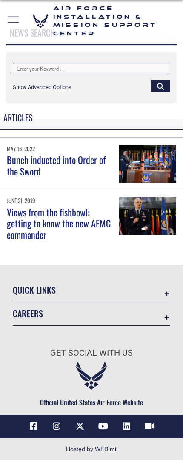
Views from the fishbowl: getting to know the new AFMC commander (59, 223)
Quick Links (34, 290)
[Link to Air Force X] (80, 426)
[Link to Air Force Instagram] (56, 426)
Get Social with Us (91, 353)
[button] (14, 21)
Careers (28, 314)
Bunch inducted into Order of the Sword (56, 165)
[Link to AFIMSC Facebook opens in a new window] (33, 426)
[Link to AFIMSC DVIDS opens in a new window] (149, 426)
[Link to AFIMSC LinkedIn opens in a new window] (126, 426)
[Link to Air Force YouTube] (103, 426)
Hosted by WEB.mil (91, 449)
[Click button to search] (160, 86)
